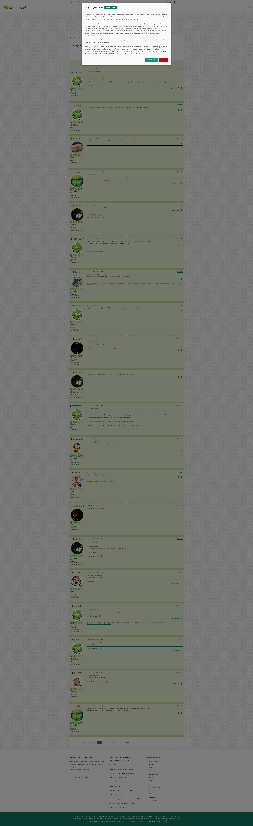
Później (163, 60)
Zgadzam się (110, 7)
